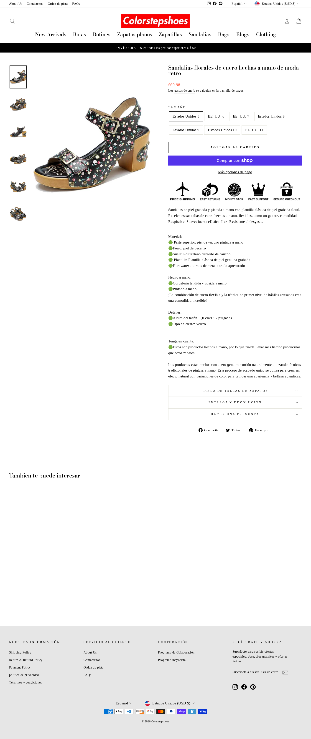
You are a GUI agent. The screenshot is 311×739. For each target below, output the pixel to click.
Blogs (242, 34)
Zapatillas (170, 34)
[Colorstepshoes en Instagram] (235, 687)
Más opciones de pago (235, 172)
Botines (101, 34)
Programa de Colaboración (176, 652)
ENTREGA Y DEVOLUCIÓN (235, 402)
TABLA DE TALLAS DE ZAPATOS (235, 390)
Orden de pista (58, 3)
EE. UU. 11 (254, 130)
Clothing (266, 34)
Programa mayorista (172, 660)
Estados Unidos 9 (186, 130)
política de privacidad (24, 675)
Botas (79, 34)
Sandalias (200, 34)
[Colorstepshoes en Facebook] (244, 687)
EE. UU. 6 (216, 116)
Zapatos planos (134, 34)
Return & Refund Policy (26, 660)
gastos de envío (184, 90)
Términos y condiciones (25, 682)
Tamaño (177, 107)
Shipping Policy (20, 652)
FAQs (76, 3)
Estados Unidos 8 (271, 116)
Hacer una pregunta (235, 414)
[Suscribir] (285, 672)
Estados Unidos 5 (186, 116)
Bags (223, 34)
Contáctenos (35, 3)
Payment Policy (20, 667)
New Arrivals (50, 34)
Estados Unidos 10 (222, 130)
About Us (15, 3)
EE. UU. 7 (241, 116)
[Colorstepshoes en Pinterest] (253, 687)
